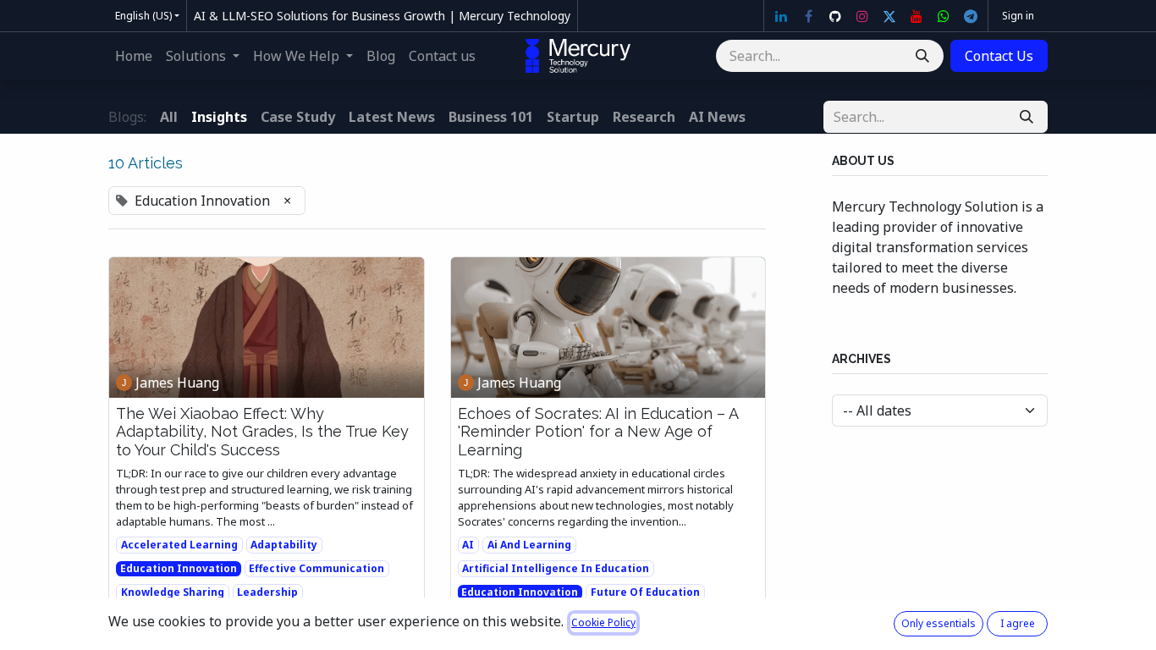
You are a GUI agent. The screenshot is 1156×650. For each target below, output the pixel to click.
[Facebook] (808, 16)
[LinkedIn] (781, 16)
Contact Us (999, 56)
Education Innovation (178, 568)
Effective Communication (316, 568)
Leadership (267, 592)
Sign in (1018, 15)
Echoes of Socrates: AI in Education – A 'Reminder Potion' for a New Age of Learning (598, 432)
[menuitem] (133, 56)
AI (468, 544)
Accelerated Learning (179, 544)
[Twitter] (889, 16)
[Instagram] (862, 16)
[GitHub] (835, 16)
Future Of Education (645, 592)
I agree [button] (1017, 623)
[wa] (943, 16)
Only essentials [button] (938, 623)
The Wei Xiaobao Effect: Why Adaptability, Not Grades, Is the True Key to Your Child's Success (262, 432)
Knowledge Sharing (172, 592)
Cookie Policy (603, 622)
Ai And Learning (529, 544)
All (169, 116)
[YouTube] (916, 16)
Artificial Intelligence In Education (555, 568)
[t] (970, 16)
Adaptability (283, 544)
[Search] (922, 56)
